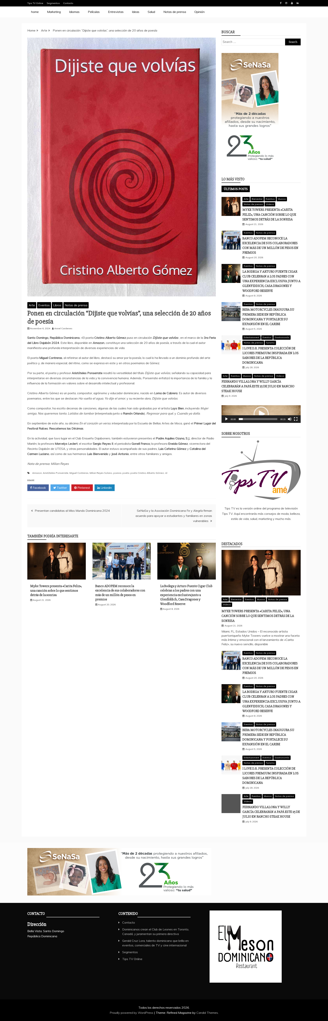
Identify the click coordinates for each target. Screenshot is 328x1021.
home (35, 12)
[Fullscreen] (296, 419)
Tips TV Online (35, 3)
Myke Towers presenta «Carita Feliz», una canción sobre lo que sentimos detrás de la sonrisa (56, 590)
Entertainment (251, 337)
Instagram (286, 3)
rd (166, 472)
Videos (270, 204)
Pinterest (83, 488)
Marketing (54, 12)
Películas (94, 12)
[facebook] (244, 529)
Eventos (44, 305)
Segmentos (53, 3)
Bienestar (257, 198)
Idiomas (74, 12)
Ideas (135, 12)
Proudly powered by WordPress (132, 1013)
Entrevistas (116, 12)
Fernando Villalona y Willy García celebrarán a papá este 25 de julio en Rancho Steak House (258, 386)
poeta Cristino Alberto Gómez (147, 472)
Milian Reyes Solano (101, 472)
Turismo (270, 342)
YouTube (292, 3)
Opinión (199, 12)
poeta (125, 472)
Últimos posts (236, 189)
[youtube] (278, 529)
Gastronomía (282, 337)
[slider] (258, 419)
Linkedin (298, 3)
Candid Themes (207, 1013)
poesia (117, 472)
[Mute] (290, 419)
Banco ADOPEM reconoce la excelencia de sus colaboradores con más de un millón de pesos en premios (120, 592)
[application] (261, 414)
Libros (57, 305)
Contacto (68, 3)
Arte (32, 305)
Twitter (61, 488)
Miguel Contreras (78, 472)
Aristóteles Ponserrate (55, 472)
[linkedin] (255, 529)
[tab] (236, 189)
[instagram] (266, 529)
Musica (282, 198)
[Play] (226, 419)
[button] (261, 414)
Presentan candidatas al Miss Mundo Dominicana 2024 (72, 510)
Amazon (37, 472)
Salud (151, 12)
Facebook (281, 3)
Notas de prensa (174, 12)
